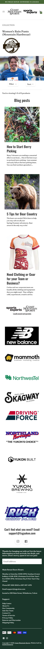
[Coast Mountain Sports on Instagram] (7, 638)
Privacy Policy (7, 618)
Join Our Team (7, 611)
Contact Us (6, 613)
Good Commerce (7, 644)
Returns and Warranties (11, 620)
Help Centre (6, 603)
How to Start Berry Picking (19, 148)
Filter (11, 84)
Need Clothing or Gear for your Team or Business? (21, 278)
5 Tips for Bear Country (22, 213)
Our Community (8, 608)
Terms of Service (8, 615)
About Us (5, 606)
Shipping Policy (8, 623)
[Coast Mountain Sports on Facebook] (4, 638)
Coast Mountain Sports (22, 643)
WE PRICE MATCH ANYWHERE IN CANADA (22, 2)
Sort (29, 84)
